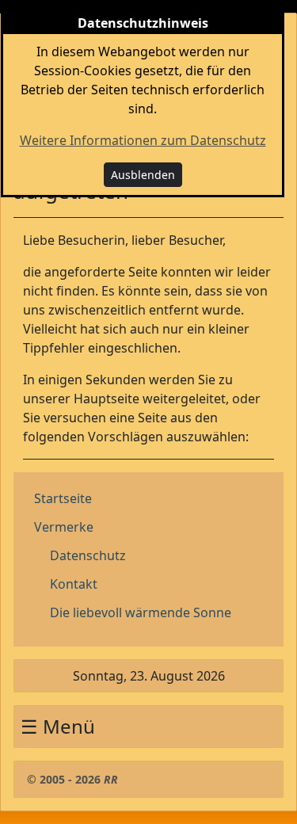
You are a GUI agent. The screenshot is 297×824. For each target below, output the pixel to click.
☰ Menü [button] (58, 726)
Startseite (63, 498)
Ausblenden (143, 174)
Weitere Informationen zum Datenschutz (143, 140)
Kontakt (73, 584)
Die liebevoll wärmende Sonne (140, 612)
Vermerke (63, 527)
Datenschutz (88, 555)
